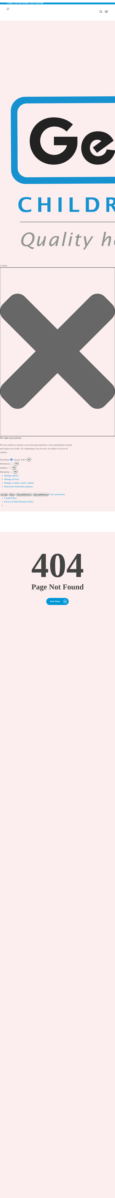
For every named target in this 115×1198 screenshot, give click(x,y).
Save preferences (41, 494)
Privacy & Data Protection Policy (19, 501)
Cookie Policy (10, 498)
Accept (4, 494)
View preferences (24, 494)
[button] (57, 352)
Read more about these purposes (18, 486)
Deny (12, 494)
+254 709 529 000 (21, 3)
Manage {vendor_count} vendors (19, 483)
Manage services (11, 479)
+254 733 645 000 (36, 3)
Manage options (11, 475)
